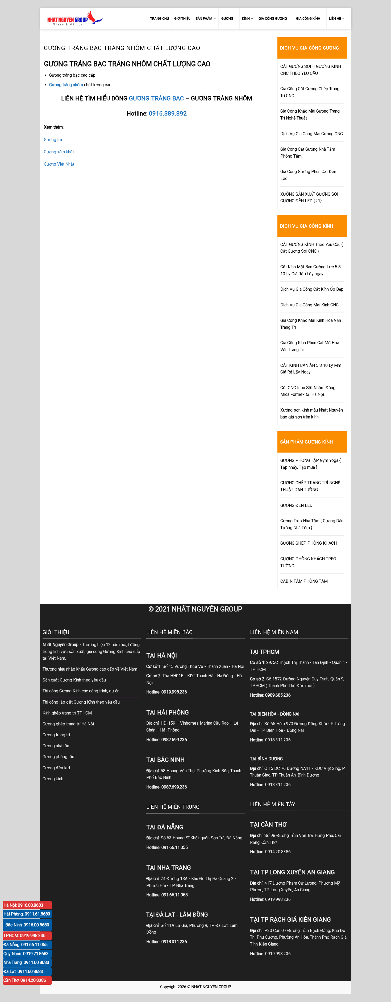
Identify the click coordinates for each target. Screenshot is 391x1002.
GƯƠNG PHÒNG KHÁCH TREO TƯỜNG (308, 562)
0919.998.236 (278, 899)
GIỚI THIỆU (182, 18)
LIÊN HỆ (335, 18)
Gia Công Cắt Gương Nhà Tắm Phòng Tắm (307, 153)
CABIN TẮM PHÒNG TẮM (304, 581)
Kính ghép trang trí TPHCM (67, 713)
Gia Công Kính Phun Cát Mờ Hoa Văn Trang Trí (309, 346)
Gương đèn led (56, 767)
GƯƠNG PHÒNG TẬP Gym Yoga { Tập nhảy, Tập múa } (310, 464)
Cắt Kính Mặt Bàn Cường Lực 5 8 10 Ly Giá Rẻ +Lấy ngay (310, 270)
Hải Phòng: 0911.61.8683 (26, 914)
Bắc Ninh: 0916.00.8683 (27, 924)
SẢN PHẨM (204, 18)
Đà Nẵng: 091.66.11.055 (25, 944)
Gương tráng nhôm (66, 84)
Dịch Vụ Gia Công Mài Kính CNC (309, 304)
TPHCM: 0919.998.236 (24, 935)
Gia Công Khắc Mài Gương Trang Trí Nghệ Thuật (310, 115)
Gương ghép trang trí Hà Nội (68, 723)
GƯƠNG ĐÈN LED (296, 505)
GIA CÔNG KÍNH (308, 18)
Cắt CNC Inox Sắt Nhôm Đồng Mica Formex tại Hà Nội (307, 391)
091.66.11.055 (174, 847)
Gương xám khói (59, 151)
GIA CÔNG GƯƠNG (273, 18)
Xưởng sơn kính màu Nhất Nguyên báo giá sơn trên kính (311, 414)
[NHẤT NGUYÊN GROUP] (74, 19)
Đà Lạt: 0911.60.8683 (23, 971)
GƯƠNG (227, 18)
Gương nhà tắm (56, 745)
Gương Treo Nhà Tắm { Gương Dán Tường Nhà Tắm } (311, 524)
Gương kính (53, 778)
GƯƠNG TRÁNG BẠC (156, 98)
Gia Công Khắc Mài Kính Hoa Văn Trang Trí (310, 324)
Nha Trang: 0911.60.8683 (26, 962)
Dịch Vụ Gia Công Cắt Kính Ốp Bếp (311, 289)
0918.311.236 (278, 739)
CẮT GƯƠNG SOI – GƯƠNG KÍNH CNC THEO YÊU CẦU (310, 70)
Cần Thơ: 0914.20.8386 (24, 980)
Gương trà (53, 139)
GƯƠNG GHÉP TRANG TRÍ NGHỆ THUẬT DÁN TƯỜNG (310, 486)
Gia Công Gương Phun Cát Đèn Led (308, 175)
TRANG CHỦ (159, 18)
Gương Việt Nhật (59, 164)
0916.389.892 (168, 113)
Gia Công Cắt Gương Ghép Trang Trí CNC (309, 92)
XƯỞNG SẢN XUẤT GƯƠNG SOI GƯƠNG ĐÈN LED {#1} (309, 198)
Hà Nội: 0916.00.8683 (23, 905)
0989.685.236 (278, 695)
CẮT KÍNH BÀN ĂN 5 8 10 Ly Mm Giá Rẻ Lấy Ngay (310, 369)
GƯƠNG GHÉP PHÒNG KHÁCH (308, 543)
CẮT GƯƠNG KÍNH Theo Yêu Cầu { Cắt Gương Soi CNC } (311, 248)
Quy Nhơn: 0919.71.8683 (26, 953)
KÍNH (246, 18)
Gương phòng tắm (59, 756)
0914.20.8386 (278, 851)
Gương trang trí (56, 734)
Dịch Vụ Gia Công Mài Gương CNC (311, 133)
